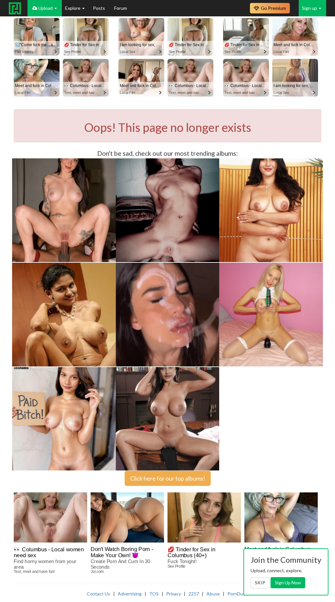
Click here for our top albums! (167, 478)
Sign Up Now (288, 582)
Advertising (130, 593)
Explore (73, 8)
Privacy (173, 593)
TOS (154, 593)
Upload (45, 8)
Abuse (213, 593)
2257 (193, 593)
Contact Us (98, 593)
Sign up (310, 8)
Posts (99, 8)
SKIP (260, 582)
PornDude (237, 593)
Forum (120, 8)
